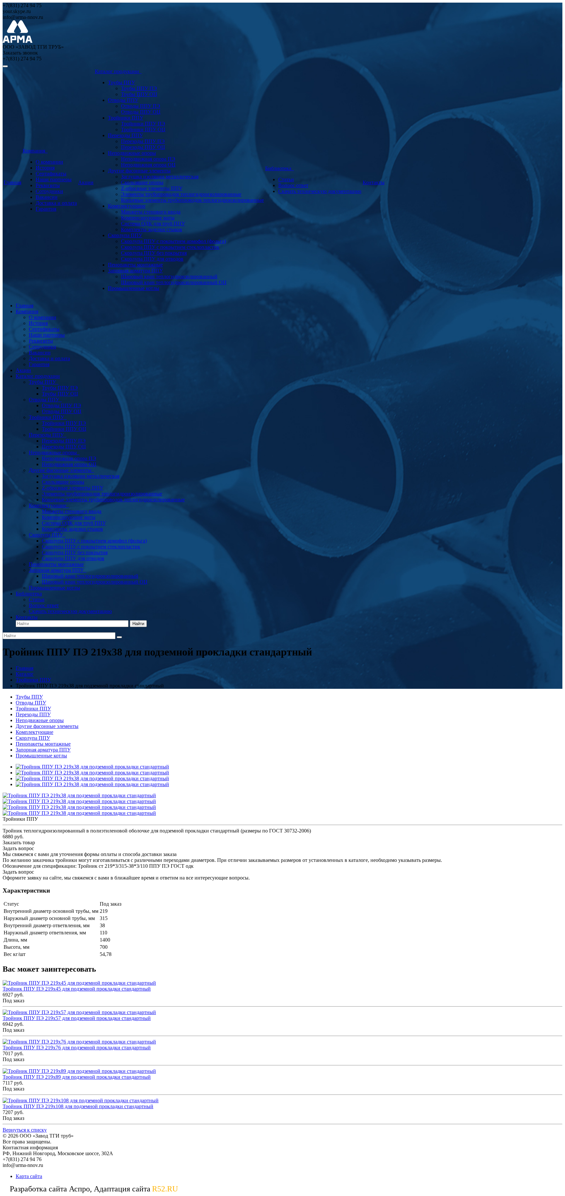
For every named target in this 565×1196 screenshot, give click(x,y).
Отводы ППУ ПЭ (140, 106)
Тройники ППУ (125, 118)
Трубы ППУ (121, 82)
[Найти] (119, 637)
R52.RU (165, 1189)
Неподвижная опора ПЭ (148, 159)
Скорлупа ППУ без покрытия (154, 253)
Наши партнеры (54, 179)
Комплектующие (127, 206)
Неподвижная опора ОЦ (148, 165)
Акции (86, 182)
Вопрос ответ (293, 185)
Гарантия (46, 209)
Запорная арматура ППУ (135, 270)
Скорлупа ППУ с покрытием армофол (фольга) (173, 241)
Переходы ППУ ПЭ (143, 141)
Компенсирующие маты (148, 217)
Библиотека (279, 168)
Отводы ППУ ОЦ (141, 112)
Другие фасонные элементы (139, 170)
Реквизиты (48, 185)
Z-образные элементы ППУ (151, 188)
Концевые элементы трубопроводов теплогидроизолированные (192, 200)
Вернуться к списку (25, 1130)
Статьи (286, 179)
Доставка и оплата (56, 203)
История (45, 167)
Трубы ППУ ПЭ (139, 88)
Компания (35, 151)
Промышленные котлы (133, 288)
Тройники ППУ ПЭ (143, 123)
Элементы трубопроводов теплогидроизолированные (181, 194)
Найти (138, 623)
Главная (12, 182)
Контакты (374, 182)
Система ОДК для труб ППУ (153, 223)
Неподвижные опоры (132, 153)
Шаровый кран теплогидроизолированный (169, 276)
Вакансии (47, 197)
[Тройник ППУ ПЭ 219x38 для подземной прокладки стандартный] (92, 766)
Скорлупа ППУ (125, 235)
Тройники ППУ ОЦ (143, 129)
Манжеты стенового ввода (150, 212)
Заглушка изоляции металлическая (159, 176)
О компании (49, 162)
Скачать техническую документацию (319, 191)
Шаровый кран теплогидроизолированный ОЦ (174, 282)
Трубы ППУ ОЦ (139, 94)
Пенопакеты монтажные (135, 264)
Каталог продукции (118, 71)
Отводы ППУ (123, 100)
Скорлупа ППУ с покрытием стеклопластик (170, 247)
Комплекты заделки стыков (151, 229)
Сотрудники (49, 191)
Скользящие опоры (142, 182)
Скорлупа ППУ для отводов (152, 259)
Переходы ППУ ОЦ (143, 147)
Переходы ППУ (125, 135)
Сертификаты (51, 173)
